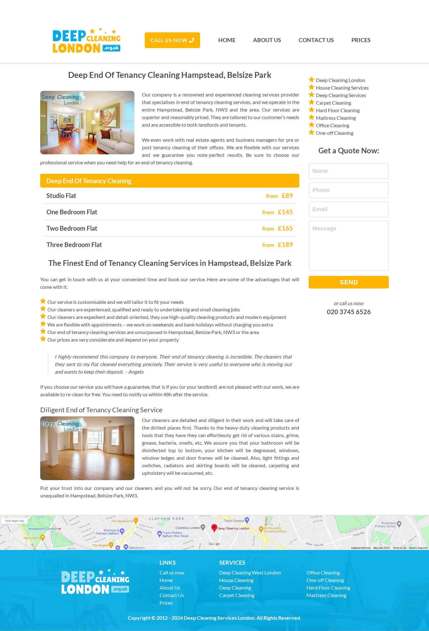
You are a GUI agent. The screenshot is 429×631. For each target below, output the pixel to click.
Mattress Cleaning (336, 118)
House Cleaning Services (342, 88)
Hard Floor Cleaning (338, 110)
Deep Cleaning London (340, 80)
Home (227, 39)
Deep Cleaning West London (250, 572)
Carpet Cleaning (333, 103)
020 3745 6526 (349, 312)
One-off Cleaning (334, 133)
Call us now (168, 40)
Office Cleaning (332, 125)
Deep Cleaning (235, 587)
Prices (361, 39)
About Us (267, 39)
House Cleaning (236, 580)
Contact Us (316, 39)
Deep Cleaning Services (341, 95)
